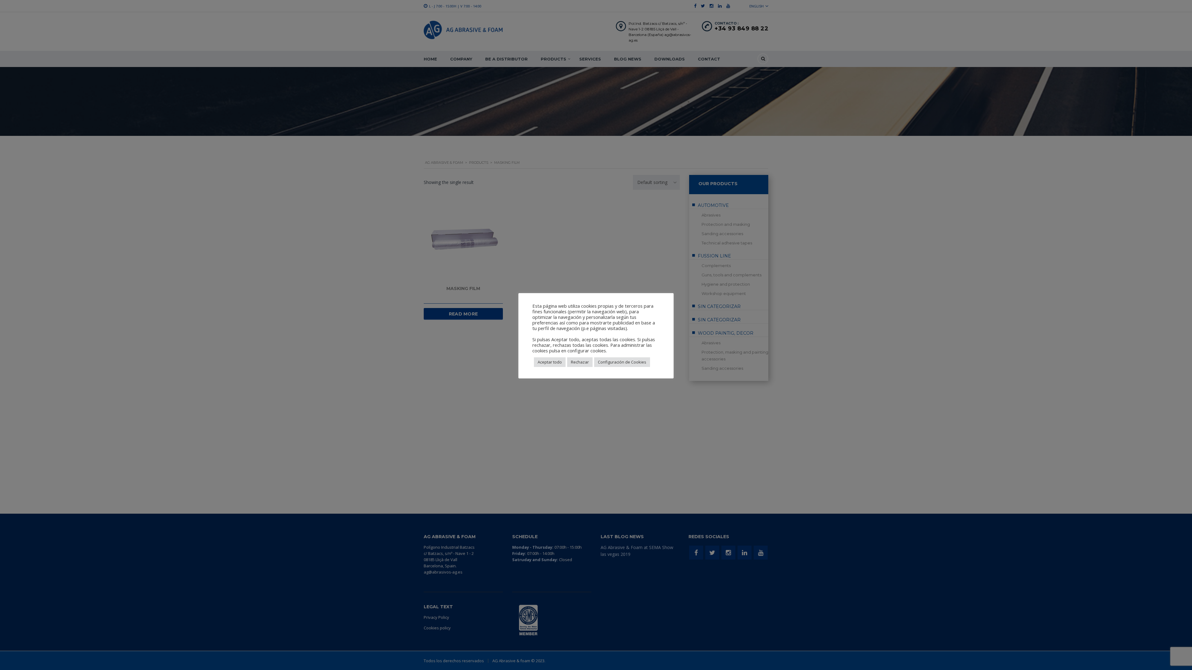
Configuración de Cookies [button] (622, 362)
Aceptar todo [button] (550, 362)
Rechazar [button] (580, 362)
